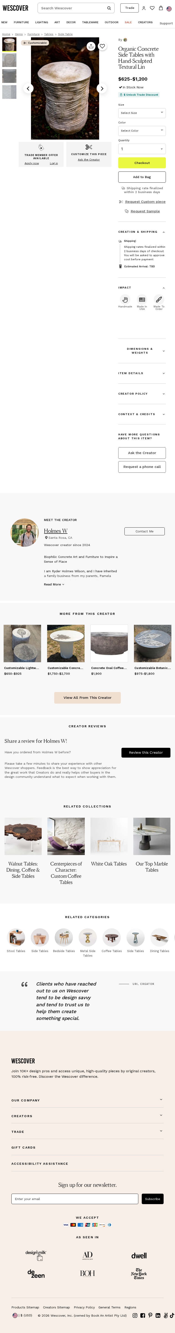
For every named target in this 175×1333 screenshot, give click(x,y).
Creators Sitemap (56, 1307)
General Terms (109, 1307)
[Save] (102, 46)
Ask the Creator (142, 453)
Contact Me (145, 531)
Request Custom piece (145, 202)
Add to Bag (142, 177)
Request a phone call (142, 467)
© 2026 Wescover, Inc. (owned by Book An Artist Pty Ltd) (82, 1315)
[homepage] (17, 8)
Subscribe (152, 1199)
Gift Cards (23, 1147)
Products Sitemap (25, 1307)
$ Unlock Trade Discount (141, 94)
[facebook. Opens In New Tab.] (143, 1315)
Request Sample (145, 211)
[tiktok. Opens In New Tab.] (172, 1315)
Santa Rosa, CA (60, 537)
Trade (129, 8)
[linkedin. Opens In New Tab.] (158, 1315)
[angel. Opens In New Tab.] (166, 1315)
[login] (144, 8)
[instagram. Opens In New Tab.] (135, 1315)
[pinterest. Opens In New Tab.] (150, 1315)
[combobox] (76, 8)
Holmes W (55, 530)
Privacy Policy (84, 1307)
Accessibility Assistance (39, 1163)
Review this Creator (146, 752)
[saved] (152, 8)
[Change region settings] (169, 8)
